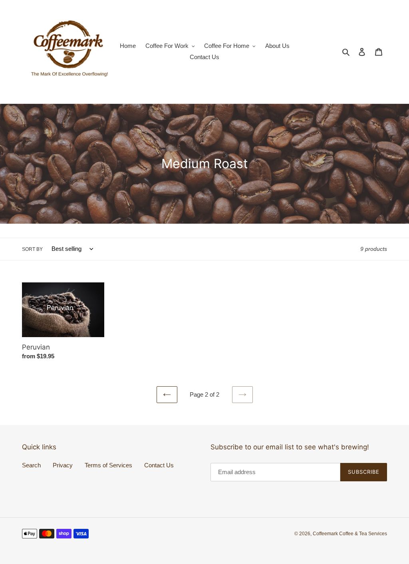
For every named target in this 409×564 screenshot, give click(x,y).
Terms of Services (108, 465)
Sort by (32, 249)
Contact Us (159, 465)
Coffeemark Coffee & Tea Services (350, 533)
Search (31, 465)
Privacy (63, 465)
